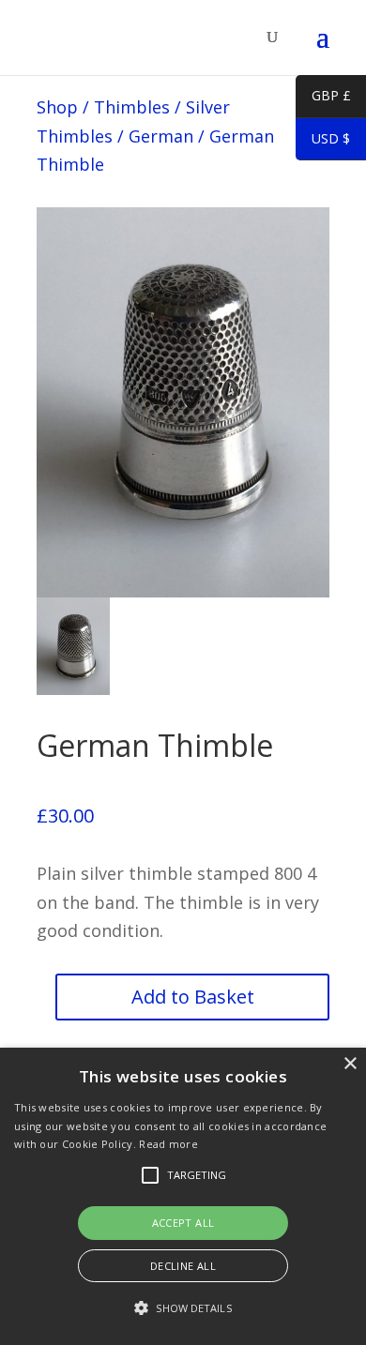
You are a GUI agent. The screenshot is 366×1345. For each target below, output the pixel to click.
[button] (182, 1308)
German (161, 136)
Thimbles (132, 107)
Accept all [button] (183, 1223)
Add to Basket (192, 996)
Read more (168, 1144)
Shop (57, 107)
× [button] (350, 1064)
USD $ (323, 141)
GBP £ (323, 98)
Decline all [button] (183, 1266)
